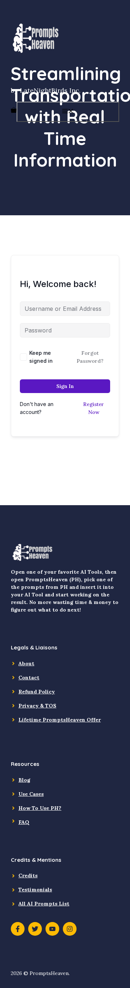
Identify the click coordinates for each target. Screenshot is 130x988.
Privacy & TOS (37, 705)
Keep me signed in (41, 357)
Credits (28, 875)
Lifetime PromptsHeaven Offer (59, 719)
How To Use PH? (39, 808)
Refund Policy (36, 691)
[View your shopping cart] (14, 110)
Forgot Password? (90, 357)
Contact (28, 677)
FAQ (23, 822)
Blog (24, 780)
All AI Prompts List (43, 903)
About (26, 663)
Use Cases (31, 794)
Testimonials (35, 889)
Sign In (65, 386)
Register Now (93, 408)
